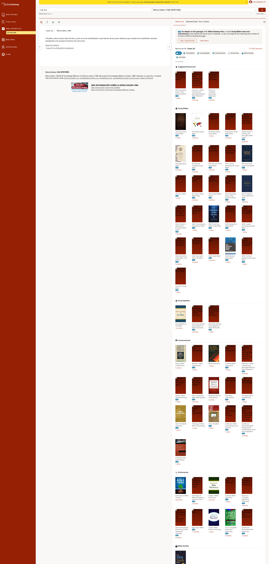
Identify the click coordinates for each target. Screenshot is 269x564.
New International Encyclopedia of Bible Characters (198, 326)
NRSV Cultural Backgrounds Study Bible (248, 258)
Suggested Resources (187, 67)
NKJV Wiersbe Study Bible (230, 257)
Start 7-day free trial (187, 41)
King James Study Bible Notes (231, 133)
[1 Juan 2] (39, 47)
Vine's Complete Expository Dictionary (230, 529)
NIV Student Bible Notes (215, 195)
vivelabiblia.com (105, 78)
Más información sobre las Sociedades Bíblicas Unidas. (113, 90)
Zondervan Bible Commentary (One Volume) (231, 426)
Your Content (204, 21)
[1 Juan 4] (169, 47)
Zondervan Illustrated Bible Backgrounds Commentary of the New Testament (248, 427)
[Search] (262, 10)
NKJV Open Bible (198, 528)
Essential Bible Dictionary (230, 496)
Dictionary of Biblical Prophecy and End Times (198, 497)
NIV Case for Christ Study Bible (215, 165)
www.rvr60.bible (146, 78)
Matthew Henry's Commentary (215, 397)
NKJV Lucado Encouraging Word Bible (248, 226)
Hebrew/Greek (192, 21)
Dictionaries (183, 472)
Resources (179, 21)
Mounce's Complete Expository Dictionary (212, 93)
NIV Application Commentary (247, 397)
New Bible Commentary (229, 397)
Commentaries (184, 340)
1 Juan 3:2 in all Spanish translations (59, 48)
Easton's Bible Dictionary (213, 496)
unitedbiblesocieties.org (89, 78)
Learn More (204, 41)
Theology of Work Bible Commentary (198, 425)
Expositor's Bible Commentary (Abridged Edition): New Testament (198, 93)
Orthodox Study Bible (180, 287)
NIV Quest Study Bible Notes (198, 195)
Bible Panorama (214, 364)
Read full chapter (52, 45)
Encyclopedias (184, 301)
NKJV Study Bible (214, 256)
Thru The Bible (214, 424)
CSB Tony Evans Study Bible (180, 133)
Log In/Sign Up (259, 2)
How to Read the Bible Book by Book (198, 397)
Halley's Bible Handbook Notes (181, 397)
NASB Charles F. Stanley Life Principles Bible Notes (247, 134)
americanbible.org (71, 78)
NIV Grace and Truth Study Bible (248, 165)
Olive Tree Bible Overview (180, 425)
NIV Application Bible (180, 165)
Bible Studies (183, 546)
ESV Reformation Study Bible (214, 133)
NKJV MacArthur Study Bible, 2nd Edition (181, 258)
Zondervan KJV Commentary (180, 459)
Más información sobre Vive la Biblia (105, 87)
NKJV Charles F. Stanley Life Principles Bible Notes (180, 227)
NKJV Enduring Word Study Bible (215, 225)
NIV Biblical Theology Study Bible (197, 165)
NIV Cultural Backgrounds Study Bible (232, 165)
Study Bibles (183, 108)
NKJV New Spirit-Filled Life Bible (198, 257)
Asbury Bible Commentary (179, 364)
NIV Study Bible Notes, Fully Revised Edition (180, 92)
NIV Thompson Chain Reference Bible (247, 196)
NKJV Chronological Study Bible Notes (199, 225)
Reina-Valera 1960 (52, 72)
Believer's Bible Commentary (197, 364)
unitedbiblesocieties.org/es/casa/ (126, 78)
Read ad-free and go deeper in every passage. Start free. (143, 2)
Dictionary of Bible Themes (181, 496)
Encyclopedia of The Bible (180, 325)
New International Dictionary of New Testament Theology (181, 530)
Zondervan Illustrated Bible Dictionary (247, 529)
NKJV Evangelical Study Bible (231, 225)
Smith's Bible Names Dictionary (215, 528)
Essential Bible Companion (230, 364)
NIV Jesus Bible (180, 194)
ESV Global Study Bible (198, 133)
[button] (257, 2)
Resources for (185, 49)
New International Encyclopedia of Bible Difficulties (215, 326)
